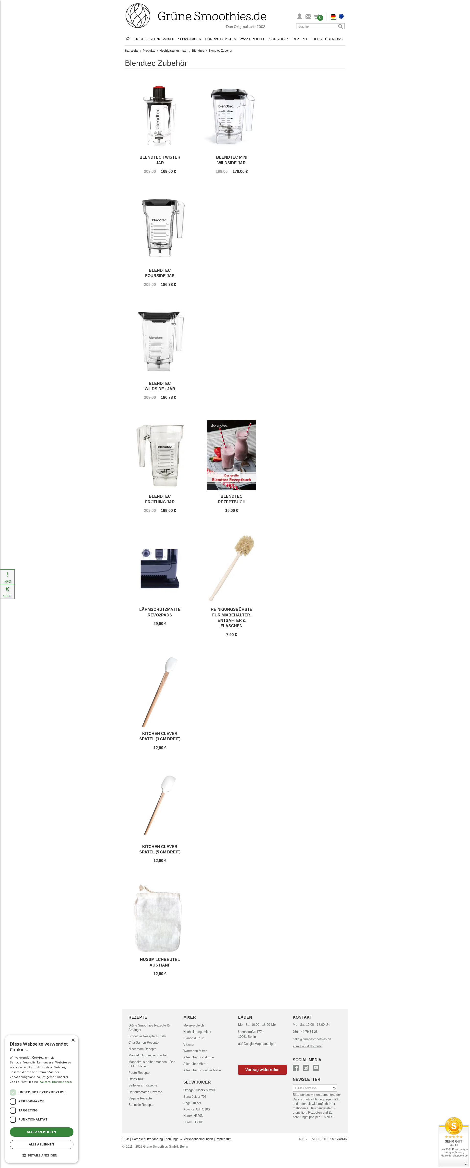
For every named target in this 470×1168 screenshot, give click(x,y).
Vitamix (188, 1044)
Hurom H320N (193, 1116)
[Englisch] (341, 17)
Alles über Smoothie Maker (202, 1070)
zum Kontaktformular (307, 1046)
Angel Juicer (192, 1103)
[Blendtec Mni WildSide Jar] (232, 116)
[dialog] (41, 1099)
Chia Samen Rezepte (144, 1042)
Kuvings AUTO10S (196, 1109)
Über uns (333, 39)
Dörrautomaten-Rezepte (145, 1092)
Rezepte (300, 39)
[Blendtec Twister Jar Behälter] (160, 116)
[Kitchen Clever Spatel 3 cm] (160, 692)
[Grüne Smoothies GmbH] (129, 39)
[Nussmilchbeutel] (160, 918)
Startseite (132, 50)
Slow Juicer (189, 39)
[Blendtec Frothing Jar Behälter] (160, 455)
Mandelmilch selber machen (148, 1055)
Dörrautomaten (220, 39)
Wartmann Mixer (195, 1051)
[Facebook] (296, 1067)
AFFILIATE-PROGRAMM (330, 1139)
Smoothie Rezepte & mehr (147, 1036)
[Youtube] (316, 1067)
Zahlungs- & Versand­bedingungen (189, 1139)
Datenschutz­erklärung (147, 1139)
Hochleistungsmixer (154, 39)
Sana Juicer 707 (194, 1096)
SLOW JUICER (197, 1082)
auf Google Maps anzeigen (257, 1044)
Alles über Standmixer (199, 1057)
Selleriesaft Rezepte (143, 1085)
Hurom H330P (193, 1122)
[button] (262, 1069)
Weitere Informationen (55, 1082)
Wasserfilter (253, 39)
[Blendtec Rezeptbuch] (232, 455)
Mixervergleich (193, 1025)
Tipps (317, 39)
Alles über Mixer (194, 1064)
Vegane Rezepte (140, 1098)
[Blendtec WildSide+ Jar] (160, 342)
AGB (125, 1139)
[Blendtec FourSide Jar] (160, 229)
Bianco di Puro (193, 1038)
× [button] (73, 1040)
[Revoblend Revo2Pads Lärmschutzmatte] (160, 568)
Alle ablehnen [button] (41, 1144)
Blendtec (198, 50)
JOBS (302, 1139)
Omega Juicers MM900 (199, 1090)
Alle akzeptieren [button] (41, 1132)
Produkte (149, 50)
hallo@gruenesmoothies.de (312, 1039)
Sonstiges (279, 39)
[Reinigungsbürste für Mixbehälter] (232, 568)
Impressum (224, 1139)
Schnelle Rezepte (141, 1105)
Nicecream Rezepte (142, 1049)
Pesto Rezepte (139, 1072)
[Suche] (340, 26)
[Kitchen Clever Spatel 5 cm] (160, 805)
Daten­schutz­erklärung (308, 1099)
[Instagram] (306, 1067)
